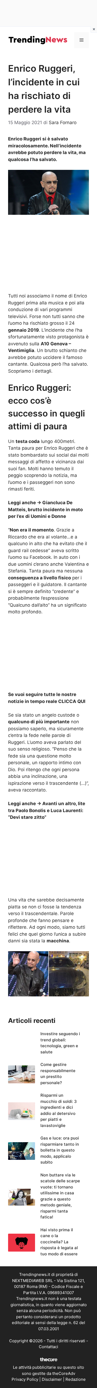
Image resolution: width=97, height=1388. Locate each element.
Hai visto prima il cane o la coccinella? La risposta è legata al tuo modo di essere (59, 1241)
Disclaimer (52, 1379)
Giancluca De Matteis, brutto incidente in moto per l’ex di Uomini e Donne (45, 509)
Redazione (75, 1379)
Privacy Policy (25, 1379)
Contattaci (48, 1346)
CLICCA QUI (71, 701)
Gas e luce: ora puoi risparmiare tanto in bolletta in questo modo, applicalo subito (59, 1150)
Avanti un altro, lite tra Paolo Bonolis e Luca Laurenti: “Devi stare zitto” (46, 810)
